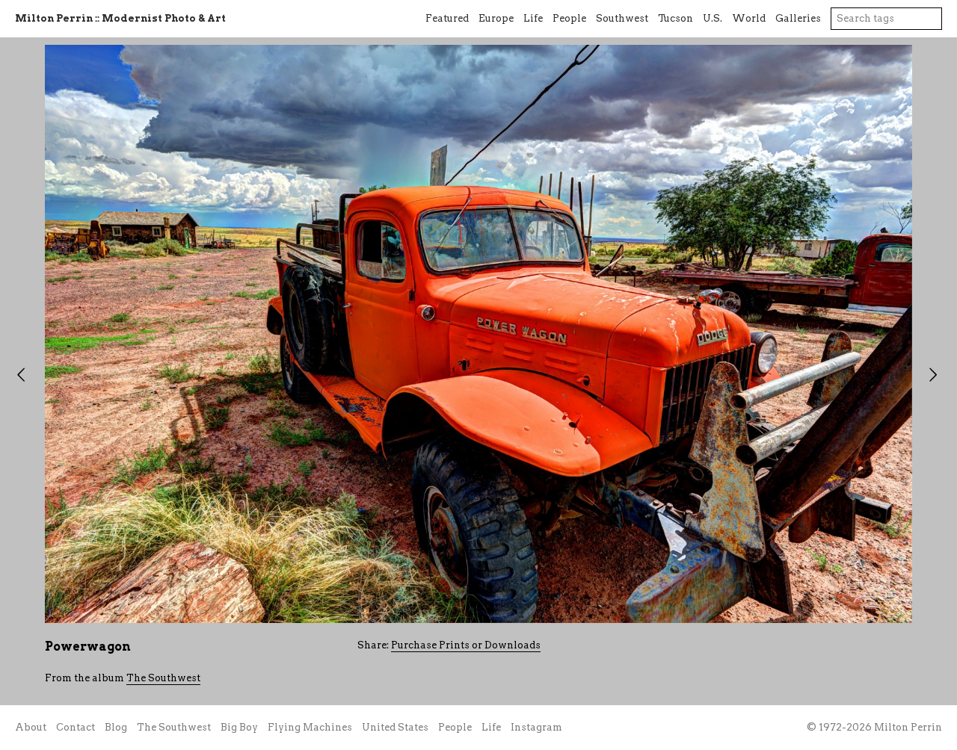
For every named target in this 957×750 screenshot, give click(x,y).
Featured (447, 18)
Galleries (798, 18)
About (30, 727)
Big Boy (239, 727)
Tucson (675, 18)
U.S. (712, 18)
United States (395, 727)
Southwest (622, 18)
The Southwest (163, 678)
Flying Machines (310, 727)
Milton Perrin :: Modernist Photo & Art (120, 18)
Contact (75, 727)
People (569, 18)
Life (533, 18)
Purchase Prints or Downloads (466, 645)
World (749, 18)
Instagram (536, 727)
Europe (496, 18)
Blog (116, 727)
